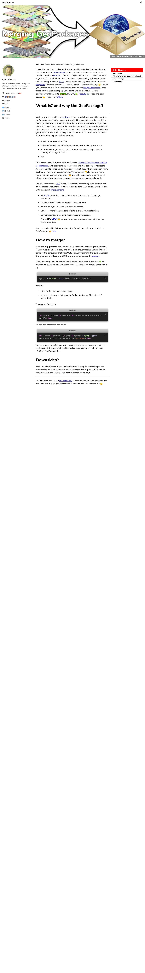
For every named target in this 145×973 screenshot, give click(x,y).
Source (141, 56)
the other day (65, 380)
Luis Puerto (8, 2)
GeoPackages (59, 72)
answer (95, 256)
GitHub (6, 118)
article (65, 117)
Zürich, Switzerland (12, 93)
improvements (57, 189)
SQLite (47, 195)
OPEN (54, 219)
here (55, 75)
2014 (61, 81)
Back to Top (117, 73)
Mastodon (7, 111)
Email (6, 104)
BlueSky (7, 107)
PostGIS (82, 93)
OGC (58, 183)
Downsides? (117, 81)
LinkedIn (7, 115)
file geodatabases (91, 87)
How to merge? (119, 79)
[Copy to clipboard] (105, 277)
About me (7, 100)
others (60, 97)
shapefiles (40, 84)
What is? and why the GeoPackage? (127, 76)
